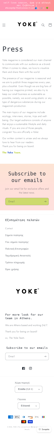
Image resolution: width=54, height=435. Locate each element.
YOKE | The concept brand (21, 427)
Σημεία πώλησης (14, 235)
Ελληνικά (25, 405)
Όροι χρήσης (12, 269)
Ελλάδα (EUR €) (25, 389)
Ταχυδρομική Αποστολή (17, 255)
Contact (9, 228)
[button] (4, 25)
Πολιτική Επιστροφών (17, 248)
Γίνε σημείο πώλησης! (17, 242)
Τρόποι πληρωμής (15, 262)
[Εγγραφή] (45, 201)
